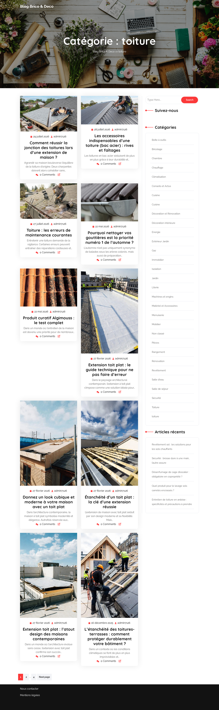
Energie (156, 232)
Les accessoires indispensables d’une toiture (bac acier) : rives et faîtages (110, 143)
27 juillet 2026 (41, 224)
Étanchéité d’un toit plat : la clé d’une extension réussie (109, 502)
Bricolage (157, 149)
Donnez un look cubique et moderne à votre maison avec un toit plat (49, 502)
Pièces (155, 342)
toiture (122, 51)
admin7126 (60, 136)
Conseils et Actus (161, 186)
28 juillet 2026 (102, 130)
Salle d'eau (158, 379)
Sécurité (156, 398)
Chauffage (157, 167)
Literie (155, 287)
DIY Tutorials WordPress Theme (39, 705)
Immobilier (158, 259)
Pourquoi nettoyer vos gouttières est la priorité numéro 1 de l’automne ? (109, 237)
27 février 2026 (102, 359)
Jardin (155, 278)
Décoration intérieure (163, 223)
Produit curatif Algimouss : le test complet (48, 320)
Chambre (157, 158)
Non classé (158, 333)
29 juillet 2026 (41, 137)
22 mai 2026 (102, 227)
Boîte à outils (159, 140)
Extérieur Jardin (160, 241)
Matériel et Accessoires (164, 305)
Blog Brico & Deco (37, 6)
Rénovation (158, 361)
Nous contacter (29, 688)
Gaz (154, 250)
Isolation (156, 269)
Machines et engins (162, 296)
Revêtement (159, 370)
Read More (47, 113)
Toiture (155, 407)
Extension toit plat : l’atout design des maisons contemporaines (49, 634)
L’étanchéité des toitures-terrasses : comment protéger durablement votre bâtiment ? (109, 636)
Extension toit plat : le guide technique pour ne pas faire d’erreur (109, 369)
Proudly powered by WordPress (180, 705)
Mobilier (156, 324)
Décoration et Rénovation (166, 213)
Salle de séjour (160, 388)
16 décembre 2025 (102, 623)
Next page (44, 677)
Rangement (158, 352)
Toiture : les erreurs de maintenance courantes (48, 232)
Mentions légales (30, 695)
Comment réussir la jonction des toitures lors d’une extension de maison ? (48, 150)
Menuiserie (158, 315)
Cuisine (156, 195)
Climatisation (159, 176)
